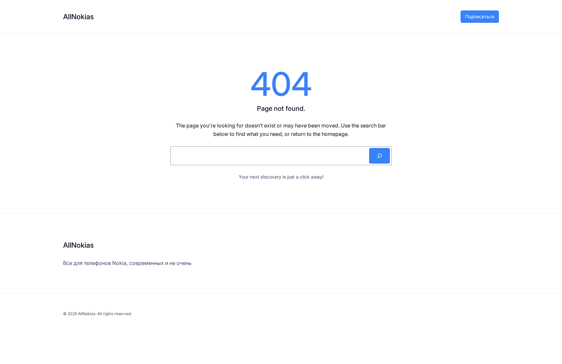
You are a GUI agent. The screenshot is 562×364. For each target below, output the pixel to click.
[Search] (379, 156)
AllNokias (78, 16)
